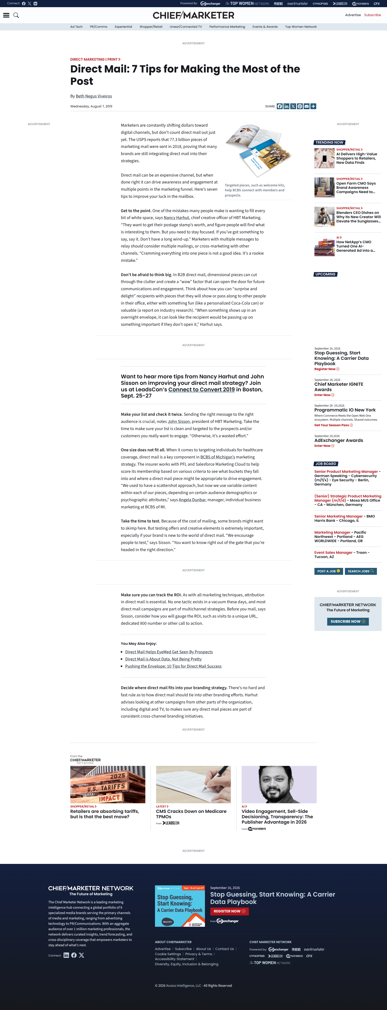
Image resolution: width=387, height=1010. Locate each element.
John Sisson (179, 421)
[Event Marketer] (298, 3)
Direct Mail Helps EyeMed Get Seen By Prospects (169, 652)
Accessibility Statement (174, 959)
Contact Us (224, 949)
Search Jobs (359, 571)
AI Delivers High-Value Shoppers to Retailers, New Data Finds (356, 158)
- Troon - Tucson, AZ (342, 554)
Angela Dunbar (192, 500)
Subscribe (372, 15)
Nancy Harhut (176, 218)
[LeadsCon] (340, 3)
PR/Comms (98, 27)
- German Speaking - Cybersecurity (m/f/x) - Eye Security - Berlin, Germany (347, 478)
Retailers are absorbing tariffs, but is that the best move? (104, 814)
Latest (161, 806)
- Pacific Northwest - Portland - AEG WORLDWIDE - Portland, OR (340, 536)
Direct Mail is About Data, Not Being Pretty (163, 659)
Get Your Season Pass (332, 425)
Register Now (325, 369)
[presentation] (324, 158)
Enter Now (322, 395)
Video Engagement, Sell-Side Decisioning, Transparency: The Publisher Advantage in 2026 (277, 816)
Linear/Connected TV (186, 27)
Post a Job (327, 571)
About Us (203, 949)
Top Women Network (301, 27)
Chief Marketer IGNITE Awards (338, 387)
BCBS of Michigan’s (217, 457)
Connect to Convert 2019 (201, 389)
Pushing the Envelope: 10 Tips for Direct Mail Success (173, 666)
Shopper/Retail (151, 27)
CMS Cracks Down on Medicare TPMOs (191, 814)
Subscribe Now (346, 621)
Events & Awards (265, 27)
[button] (6, 15)
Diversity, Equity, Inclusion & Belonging (186, 964)
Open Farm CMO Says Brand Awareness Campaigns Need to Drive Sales (356, 190)
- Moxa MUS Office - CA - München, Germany (347, 500)
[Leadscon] (170, 823)
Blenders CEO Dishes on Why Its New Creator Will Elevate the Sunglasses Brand (358, 219)
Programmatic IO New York (345, 410)
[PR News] (278, 3)
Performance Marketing (227, 27)
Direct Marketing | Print (94, 59)
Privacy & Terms (198, 954)
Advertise (353, 15)
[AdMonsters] (360, 4)
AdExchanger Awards (338, 440)
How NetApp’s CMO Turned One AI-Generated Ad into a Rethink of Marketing (355, 248)
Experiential (123, 27)
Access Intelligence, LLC (183, 985)
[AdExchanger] (210, 3)
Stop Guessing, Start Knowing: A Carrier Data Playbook (341, 358)
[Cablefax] (377, 3)
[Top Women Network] (247, 3)
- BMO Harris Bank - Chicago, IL (344, 518)
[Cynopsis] (320, 4)
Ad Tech (76, 27)
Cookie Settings (168, 954)
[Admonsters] (257, 829)
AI (337, 237)
